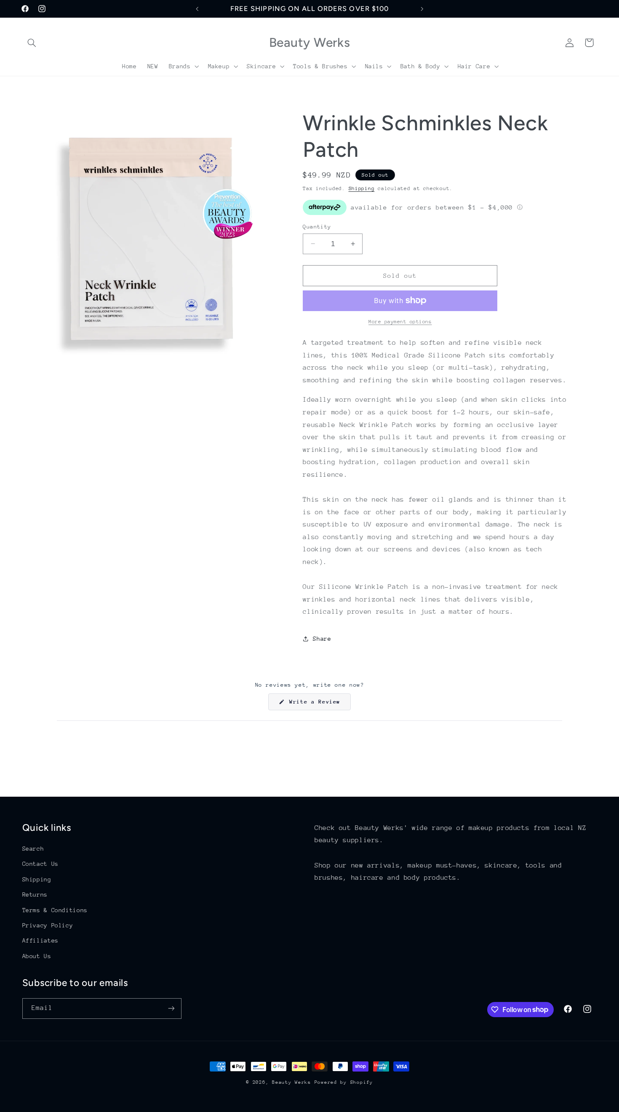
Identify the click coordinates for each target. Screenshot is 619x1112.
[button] (32, 42)
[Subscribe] (171, 1008)
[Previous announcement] (197, 8)
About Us (36, 956)
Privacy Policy (47, 925)
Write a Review (318, 704)
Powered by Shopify (344, 1082)
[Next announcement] (422, 8)
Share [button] (322, 638)
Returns (35, 894)
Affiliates (40, 940)
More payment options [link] (400, 322)
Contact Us (40, 863)
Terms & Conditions (55, 910)
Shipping (362, 188)
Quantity (317, 226)
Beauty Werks (291, 1082)
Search (33, 848)
